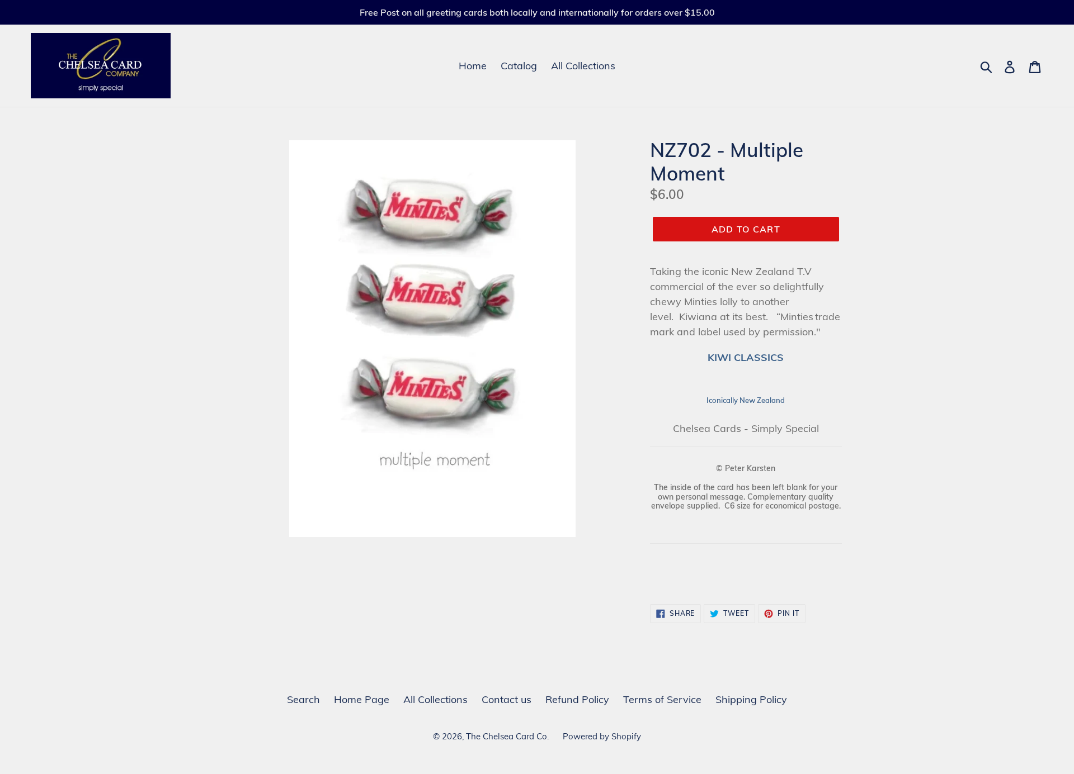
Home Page (361, 699)
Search (303, 699)
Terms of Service (662, 699)
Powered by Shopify (602, 736)
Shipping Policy (751, 699)
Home (473, 65)
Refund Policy (577, 699)
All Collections (583, 65)
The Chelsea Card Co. (507, 736)
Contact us (506, 699)
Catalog (519, 65)
